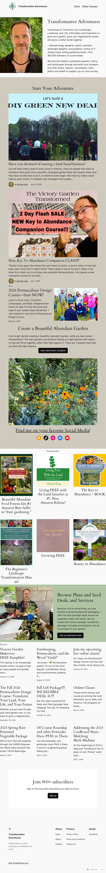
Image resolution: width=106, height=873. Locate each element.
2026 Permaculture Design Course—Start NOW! (30, 293)
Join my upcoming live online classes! (87, 651)
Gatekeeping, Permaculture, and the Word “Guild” (53, 653)
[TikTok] (46, 438)
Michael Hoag (22, 184)
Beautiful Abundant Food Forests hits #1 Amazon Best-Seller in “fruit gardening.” (16, 505)
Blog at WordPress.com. (19, 863)
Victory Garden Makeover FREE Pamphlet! (12, 653)
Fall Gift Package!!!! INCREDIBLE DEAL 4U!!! (51, 691)
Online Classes (84, 687)
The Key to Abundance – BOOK (89, 492)
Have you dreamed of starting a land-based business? (47, 164)
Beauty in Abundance (89, 564)
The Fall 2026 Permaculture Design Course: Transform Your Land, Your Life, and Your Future (16, 696)
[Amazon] (38, 438)
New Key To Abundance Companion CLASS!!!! (44, 260)
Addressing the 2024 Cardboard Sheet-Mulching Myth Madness (88, 734)
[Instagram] (53, 438)
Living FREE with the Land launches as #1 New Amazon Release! (53, 496)
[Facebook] (60, 438)
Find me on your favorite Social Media (52, 430)
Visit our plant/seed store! (70, 635)
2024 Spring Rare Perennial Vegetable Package (14, 732)
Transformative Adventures (32, 6)
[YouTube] (67, 438)
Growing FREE (53, 555)
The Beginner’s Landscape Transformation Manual (16, 575)
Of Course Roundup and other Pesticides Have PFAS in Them (52, 732)
